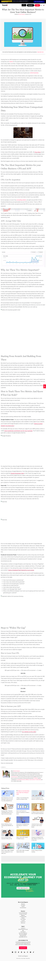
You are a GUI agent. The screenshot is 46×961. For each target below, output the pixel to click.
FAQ (23, 930)
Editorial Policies (23, 935)
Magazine (23, 915)
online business (34, 73)
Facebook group (14, 776)
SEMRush (27, 779)
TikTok (33, 952)
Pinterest (21, 952)
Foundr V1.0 (23, 921)
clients (11, 62)
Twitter (18, 952)
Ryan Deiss (38, 152)
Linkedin (24, 952)
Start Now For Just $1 (23, 888)
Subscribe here (40, 52)
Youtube (30, 952)
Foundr (5, 5)
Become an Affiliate (23, 934)
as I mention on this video (29, 732)
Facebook (12, 952)
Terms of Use (18, 958)
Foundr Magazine (24, 956)
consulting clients (21, 200)
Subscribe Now (23, 947)
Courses (23, 920)
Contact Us (23, 928)
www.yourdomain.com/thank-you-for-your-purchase (18, 431)
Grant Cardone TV (33, 779)
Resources (23, 923)
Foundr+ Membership (23, 913)
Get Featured (23, 932)
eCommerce (3, 767)
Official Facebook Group (23, 929)
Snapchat (15, 952)
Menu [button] (24, 5)
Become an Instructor (23, 933)
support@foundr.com (23, 937)
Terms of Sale (23, 958)
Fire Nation (35, 778)
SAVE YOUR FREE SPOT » (39, 1)
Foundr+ (30, 5)
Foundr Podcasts (23, 916)
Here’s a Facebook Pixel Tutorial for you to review (21, 570)
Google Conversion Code (17, 473)
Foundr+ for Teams (23, 914)
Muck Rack (39, 779)
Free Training (23, 919)
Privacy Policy (28, 958)
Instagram (27, 952)
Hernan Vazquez (22, 14)
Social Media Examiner (21, 779)
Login (37, 5)
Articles (23, 918)
